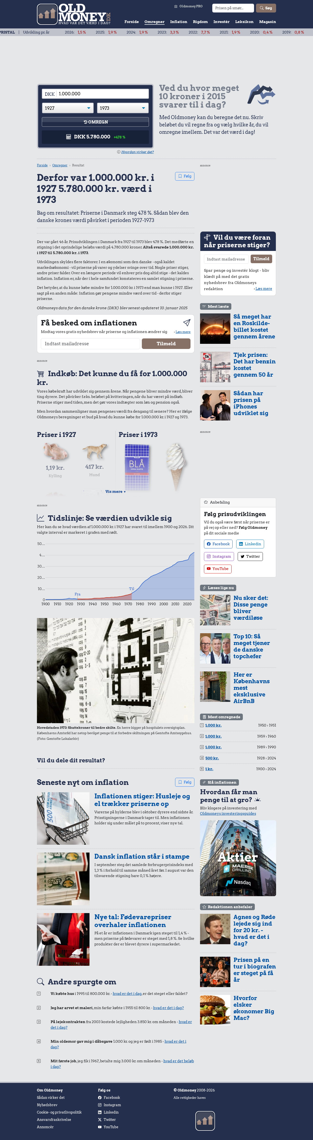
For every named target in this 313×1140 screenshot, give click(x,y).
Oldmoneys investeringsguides (228, 813)
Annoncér (45, 1127)
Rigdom (200, 22)
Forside (131, 22)
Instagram (221, 556)
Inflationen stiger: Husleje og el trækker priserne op (142, 800)
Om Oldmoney (50, 1090)
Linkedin (252, 544)
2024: (109, 32)
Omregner (155, 22)
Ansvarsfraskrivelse (54, 1120)
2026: (47, 32)
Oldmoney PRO (191, 6)
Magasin (267, 22)
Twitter (253, 556)
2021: (202, 32)
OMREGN (98, 122)
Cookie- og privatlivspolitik (59, 1112)
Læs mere (183, 332)
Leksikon (244, 22)
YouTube (220, 569)
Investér (221, 22)
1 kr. (209, 769)
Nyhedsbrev (47, 1105)
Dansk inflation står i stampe (142, 856)
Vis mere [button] (115, 491)
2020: (233, 32)
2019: (265, 32)
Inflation (178, 22)
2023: (140, 32)
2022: (171, 32)
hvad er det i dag (127, 993)
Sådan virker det (51, 1098)
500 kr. (212, 758)
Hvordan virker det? (137, 152)
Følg (187, 176)
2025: (78, 32)
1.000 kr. (213, 725)
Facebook (221, 544)
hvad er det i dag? (168, 1008)
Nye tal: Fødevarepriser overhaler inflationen (132, 921)
